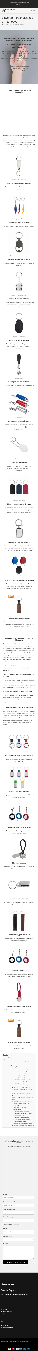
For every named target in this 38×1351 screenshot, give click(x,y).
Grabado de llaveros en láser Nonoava (21, 1101)
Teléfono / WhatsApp (9, 1209)
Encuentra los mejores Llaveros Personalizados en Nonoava (18, 1058)
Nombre (5, 1194)
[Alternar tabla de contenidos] (32, 1055)
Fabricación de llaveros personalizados (19, 755)
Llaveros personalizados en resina (19, 827)
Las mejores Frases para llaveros (19, 1006)
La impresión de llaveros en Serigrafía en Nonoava (21, 1098)
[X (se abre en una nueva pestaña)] (17, 4)
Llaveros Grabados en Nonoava (19, 222)
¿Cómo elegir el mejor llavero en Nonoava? (19, 1066)
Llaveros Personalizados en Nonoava (14, 24)
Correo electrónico (9, 1201)
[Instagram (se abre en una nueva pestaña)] (21, 4)
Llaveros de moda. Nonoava (19, 340)
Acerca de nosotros (8, 1307)
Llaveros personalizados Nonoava (19, 183)
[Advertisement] (19, 114)
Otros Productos (7, 1311)
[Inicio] (2, 24)
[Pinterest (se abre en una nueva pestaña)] (19, 4)
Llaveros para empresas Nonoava (19, 504)
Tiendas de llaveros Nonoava (19, 299)
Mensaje (5, 1243)
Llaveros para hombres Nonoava (19, 421)
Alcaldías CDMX (7, 1236)
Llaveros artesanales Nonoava (19, 618)
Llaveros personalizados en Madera (19, 1042)
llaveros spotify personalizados (19, 935)
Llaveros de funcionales (19, 462)
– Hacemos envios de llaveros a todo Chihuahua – (20, 1062)
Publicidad (5, 1325)
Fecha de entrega (8, 1217)
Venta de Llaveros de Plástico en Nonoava (19, 580)
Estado (5, 1228)
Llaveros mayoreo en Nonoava (19, 259)
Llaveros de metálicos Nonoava (19, 542)
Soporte (5, 1309)
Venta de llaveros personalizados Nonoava (19, 1095)
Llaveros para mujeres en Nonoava (19, 382)
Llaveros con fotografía (19, 970)
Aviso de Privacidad (8, 1316)
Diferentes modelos (19, 863)
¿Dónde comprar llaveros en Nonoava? (21, 1104)
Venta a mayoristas (8, 1327)
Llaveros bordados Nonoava (19, 791)
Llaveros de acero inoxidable (19, 899)
